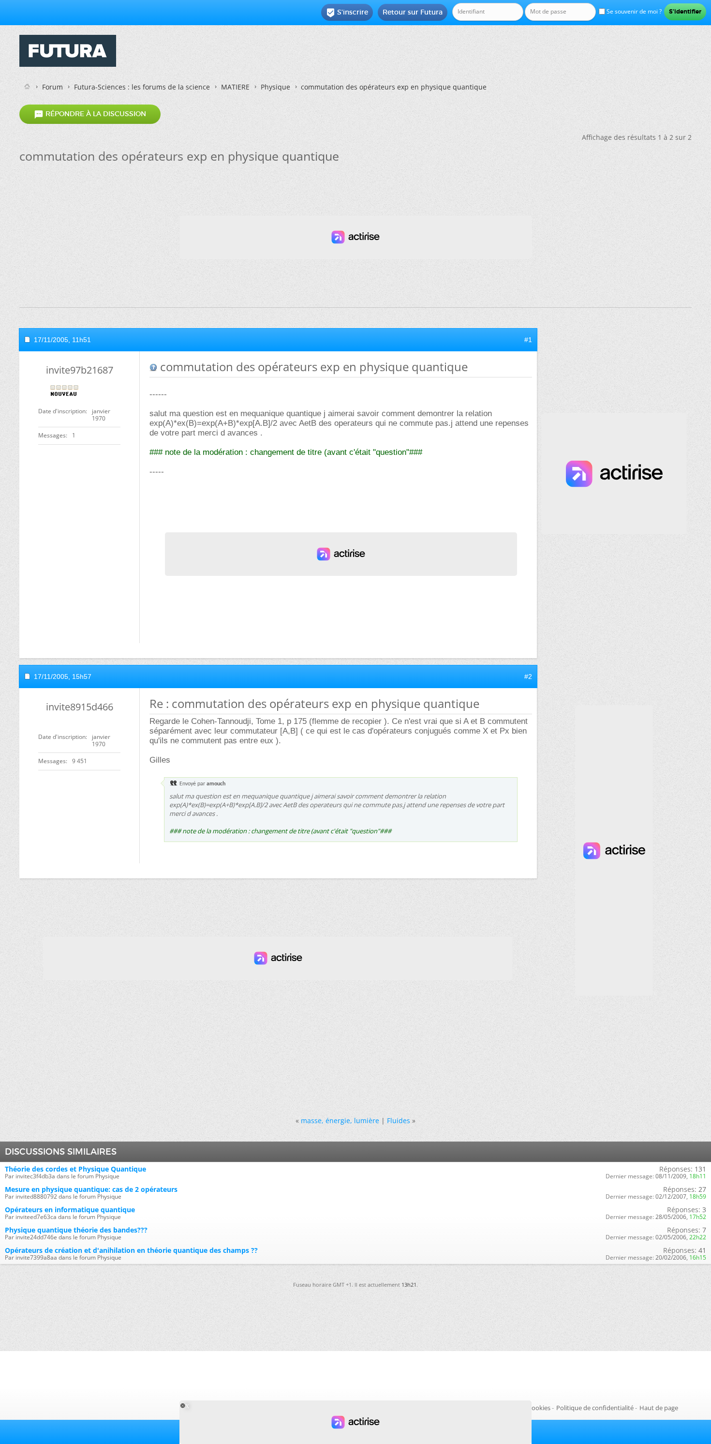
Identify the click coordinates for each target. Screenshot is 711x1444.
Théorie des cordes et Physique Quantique (75, 1168)
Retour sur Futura (413, 12)
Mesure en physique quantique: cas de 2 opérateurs (91, 1189)
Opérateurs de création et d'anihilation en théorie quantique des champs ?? (131, 1250)
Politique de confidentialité (595, 1407)
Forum (52, 86)
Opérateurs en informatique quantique (70, 1209)
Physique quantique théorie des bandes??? (76, 1229)
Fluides (398, 1120)
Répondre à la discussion (90, 114)
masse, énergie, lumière (340, 1120)
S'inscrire (347, 12)
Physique (275, 86)
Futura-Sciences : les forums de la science (142, 86)
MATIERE (235, 86)
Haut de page (658, 1407)
